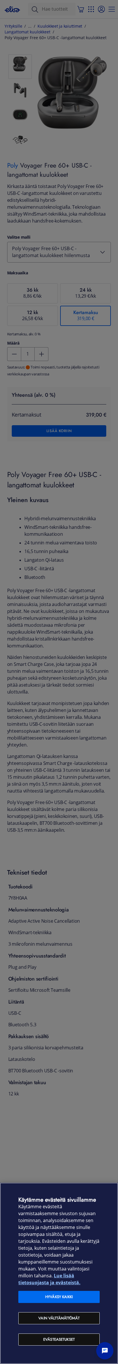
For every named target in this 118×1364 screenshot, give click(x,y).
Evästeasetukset (59, 1339)
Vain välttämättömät (58, 1318)
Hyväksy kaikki (59, 1297)
